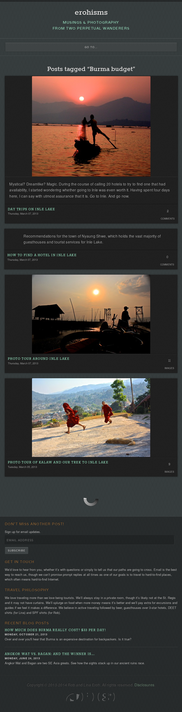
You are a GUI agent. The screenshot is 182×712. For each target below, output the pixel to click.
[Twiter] (70, 697)
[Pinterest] (101, 697)
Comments (168, 218)
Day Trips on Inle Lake (31, 209)
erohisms (91, 13)
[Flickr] (91, 697)
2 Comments (168, 212)
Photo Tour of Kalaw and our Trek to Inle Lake (58, 463)
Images (169, 368)
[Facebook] (80, 697)
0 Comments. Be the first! (167, 258)
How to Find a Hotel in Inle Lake (42, 255)
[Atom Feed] (112, 697)
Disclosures (144, 684)
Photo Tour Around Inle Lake (39, 359)
